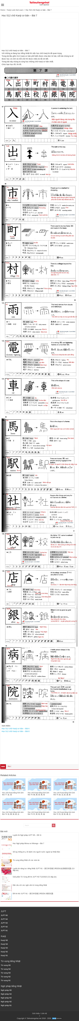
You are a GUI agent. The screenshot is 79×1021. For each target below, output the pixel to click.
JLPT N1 (4, 931)
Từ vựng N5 (5, 965)
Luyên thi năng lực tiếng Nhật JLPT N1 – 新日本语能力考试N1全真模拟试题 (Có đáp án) (43, 869)
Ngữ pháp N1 (6, 1005)
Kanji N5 (4, 940)
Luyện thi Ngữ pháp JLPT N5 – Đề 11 (27, 835)
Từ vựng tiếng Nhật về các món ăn (26, 860)
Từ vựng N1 (5, 980)
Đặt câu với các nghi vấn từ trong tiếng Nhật (30, 885)
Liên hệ (44, 1013)
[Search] (53, 825)
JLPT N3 (4, 923)
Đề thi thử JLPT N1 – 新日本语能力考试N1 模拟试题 (33, 894)
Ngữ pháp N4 (6, 994)
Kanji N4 (4, 944)
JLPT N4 (4, 919)
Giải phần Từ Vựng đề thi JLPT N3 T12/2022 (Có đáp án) (34, 877)
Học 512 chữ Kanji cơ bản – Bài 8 (15, 731)
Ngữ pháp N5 (6, 990)
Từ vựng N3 (5, 973)
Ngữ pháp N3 (6, 998)
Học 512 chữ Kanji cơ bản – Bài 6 (15, 729)
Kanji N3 (4, 948)
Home (2, 10)
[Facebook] (39, 1016)
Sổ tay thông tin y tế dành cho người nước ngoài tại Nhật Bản (36, 852)
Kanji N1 (4, 955)
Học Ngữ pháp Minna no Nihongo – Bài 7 (28, 843)
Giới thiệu (36, 1013)
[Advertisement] (39, 34)
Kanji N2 (4, 952)
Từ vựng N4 (5, 969)
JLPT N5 (4, 915)
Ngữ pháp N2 (6, 1002)
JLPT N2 (4, 927)
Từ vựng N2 (5, 977)
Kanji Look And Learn (15, 10)
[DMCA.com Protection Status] (57, 1018)
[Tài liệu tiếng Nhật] (39, 3)
